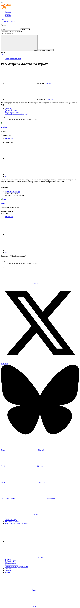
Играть (7, 14)
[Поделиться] (20, 158)
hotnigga (48, 83)
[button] (20, 541)
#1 (6, 176)
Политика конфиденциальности (16, 567)
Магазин (8, 16)
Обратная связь (10, 563)
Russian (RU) (11, 561)
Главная (8, 12)
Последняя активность (13, 59)
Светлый (39, 557)
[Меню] (1, 2)
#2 (6, 252)
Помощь (8, 568)
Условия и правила (11, 565)
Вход (2, 54)
